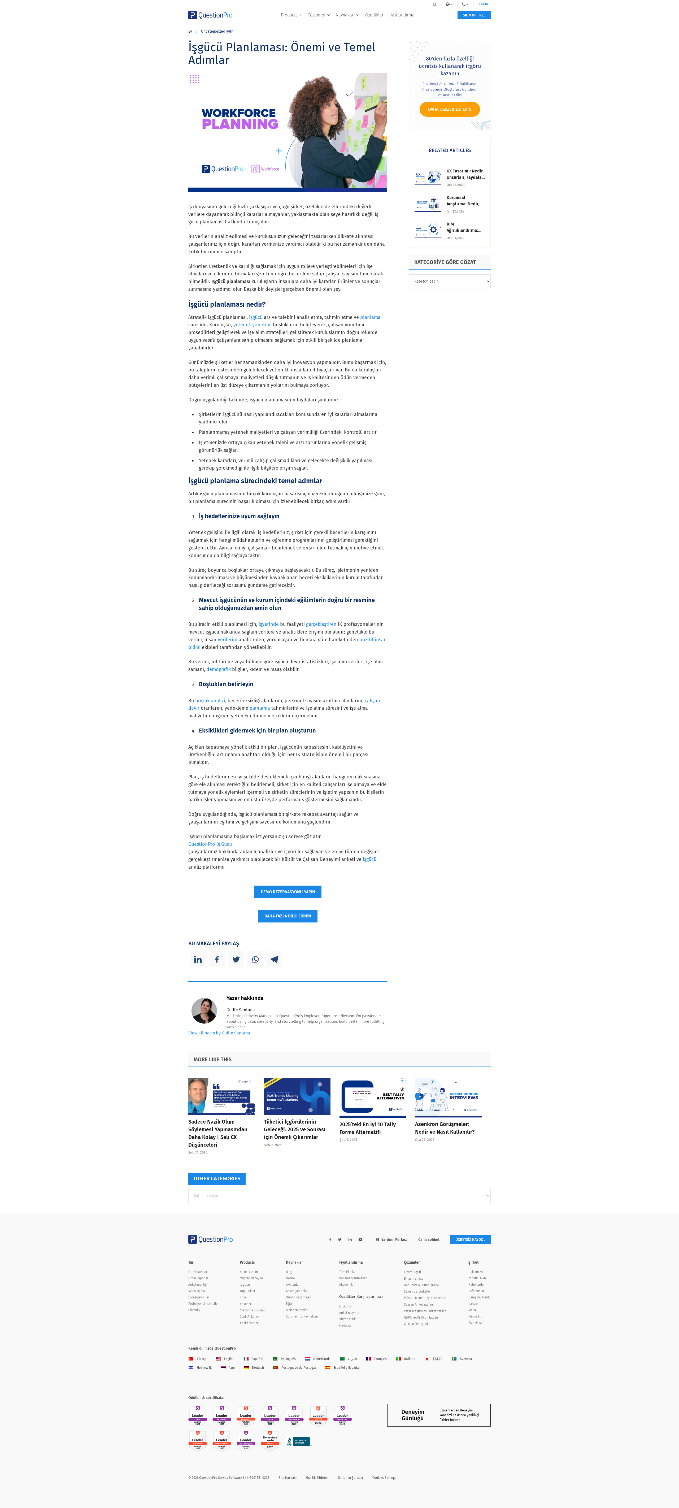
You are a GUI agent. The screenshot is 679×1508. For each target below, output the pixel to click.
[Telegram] (274, 959)
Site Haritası (288, 1478)
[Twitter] (236, 959)
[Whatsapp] (255, 959)
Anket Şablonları (297, 1291)
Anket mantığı (197, 1284)
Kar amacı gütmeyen (353, 1278)
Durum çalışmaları (298, 1297)
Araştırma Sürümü (252, 1310)
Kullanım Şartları (350, 1478)
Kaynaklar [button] (345, 15)
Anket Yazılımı (249, 1272)
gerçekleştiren (321, 624)
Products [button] (289, 15)
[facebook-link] (330, 1239)
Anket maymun (349, 1313)
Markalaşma (196, 1291)
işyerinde (269, 624)
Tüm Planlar (347, 1272)
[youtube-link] (360, 1239)
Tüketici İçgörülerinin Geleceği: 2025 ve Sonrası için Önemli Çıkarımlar (294, 1129)
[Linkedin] (198, 959)
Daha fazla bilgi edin (450, 109)
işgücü (256, 317)
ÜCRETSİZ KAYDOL (470, 1239)
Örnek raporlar (198, 1278)
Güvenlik (194, 1310)
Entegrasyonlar (198, 1297)
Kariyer (473, 1304)
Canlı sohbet (428, 1239)
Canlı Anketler (249, 1317)
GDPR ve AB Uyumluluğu (421, 1317)
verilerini (227, 640)
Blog (289, 1272)
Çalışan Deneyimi (416, 1324)
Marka (472, 1310)
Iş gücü (245, 1284)
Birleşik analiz (413, 1278)
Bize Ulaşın (476, 1323)
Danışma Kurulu (479, 1297)
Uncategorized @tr (217, 31)
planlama (370, 317)
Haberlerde (476, 1284)
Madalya (345, 1325)
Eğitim (290, 1304)
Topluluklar (247, 1291)
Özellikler (374, 15)
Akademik (346, 1284)
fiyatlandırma (402, 15)
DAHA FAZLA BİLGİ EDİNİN (287, 915)
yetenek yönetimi (252, 325)
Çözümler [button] (317, 15)
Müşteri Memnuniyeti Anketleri (425, 1298)
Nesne (290, 1278)
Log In (483, 4)
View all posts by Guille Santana (219, 1032)
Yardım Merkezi (394, 1239)
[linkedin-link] (350, 1239)
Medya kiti (475, 1316)
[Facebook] (217, 959)
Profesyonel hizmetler (203, 1304)
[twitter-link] (340, 1239)
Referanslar (476, 1291)
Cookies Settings (384, 1478)
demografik (218, 669)
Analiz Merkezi (249, 1323)
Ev (190, 31)
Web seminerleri (297, 1310)
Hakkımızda (476, 1272)
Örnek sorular (197, 1272)
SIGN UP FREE (474, 15)
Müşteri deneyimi (252, 1278)
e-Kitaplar (292, 1284)
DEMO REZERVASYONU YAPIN (288, 891)
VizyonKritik (347, 1319)
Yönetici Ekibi (477, 1278)
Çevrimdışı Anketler (417, 1291)
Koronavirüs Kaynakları (302, 1316)
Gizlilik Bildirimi (317, 1478)
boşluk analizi (210, 701)
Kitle (243, 1297)
